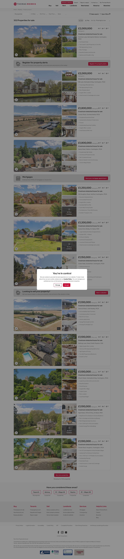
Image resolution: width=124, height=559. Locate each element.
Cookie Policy (68, 279)
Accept (66, 285)
